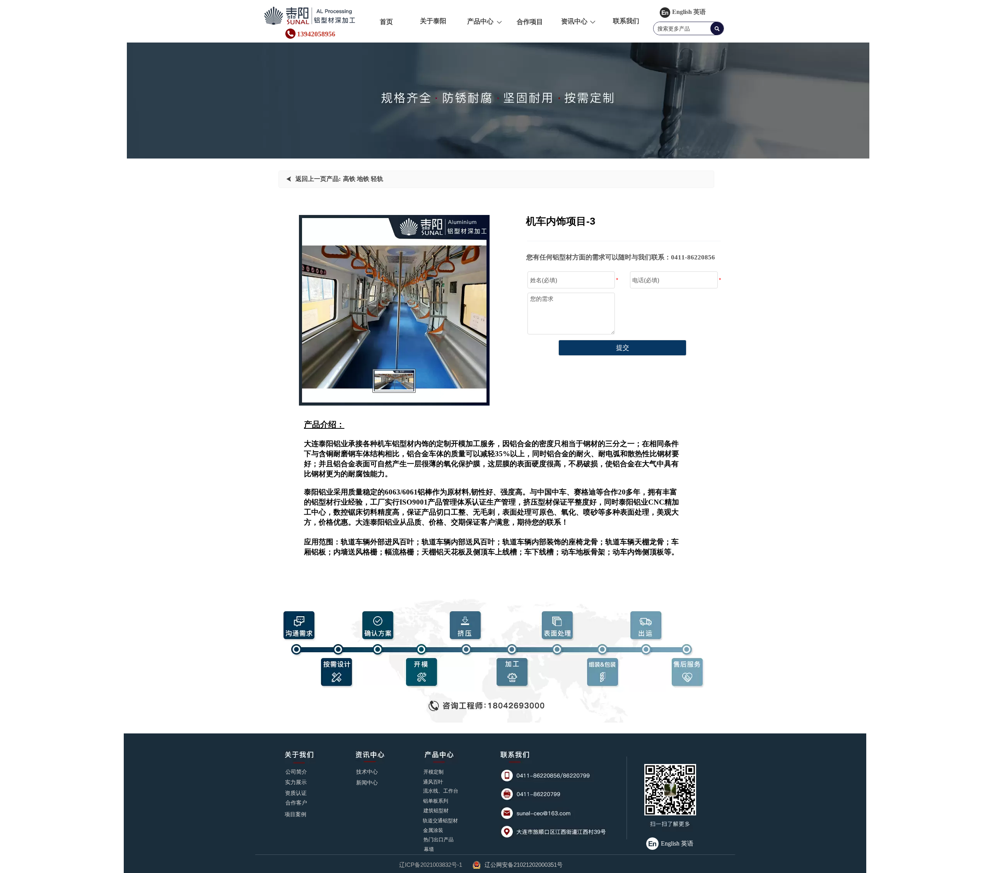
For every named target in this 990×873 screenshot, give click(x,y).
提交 (622, 347)
